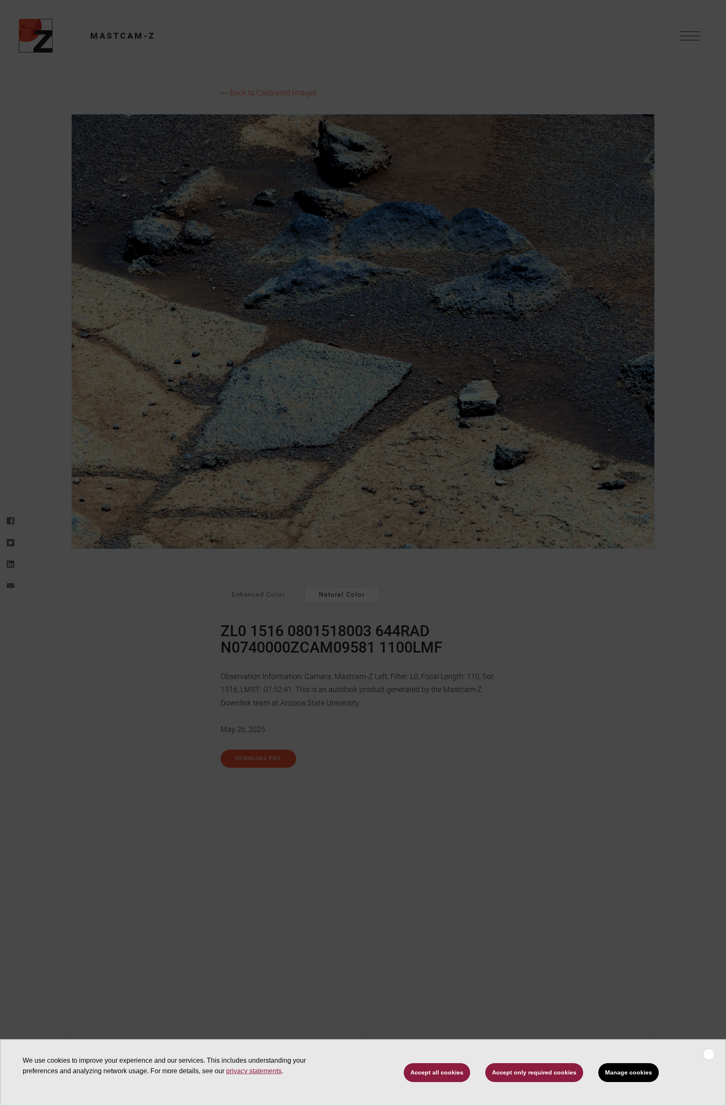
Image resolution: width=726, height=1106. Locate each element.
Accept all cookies (436, 1072)
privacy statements (253, 1070)
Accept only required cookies (534, 1072)
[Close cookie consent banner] (709, 1054)
